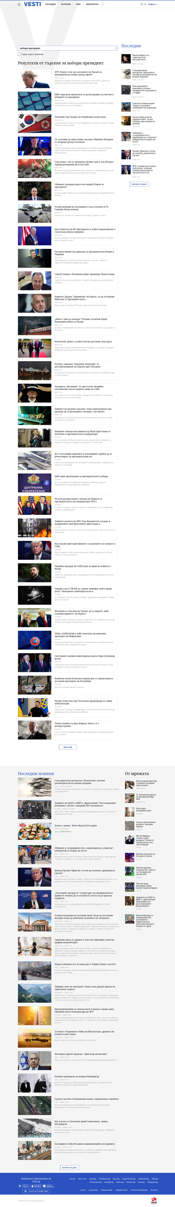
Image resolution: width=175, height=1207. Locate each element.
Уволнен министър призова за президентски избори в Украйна (84, 253)
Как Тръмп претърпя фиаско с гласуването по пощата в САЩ (85, 545)
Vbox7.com (82, 1179)
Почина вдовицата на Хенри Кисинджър (77, 1076)
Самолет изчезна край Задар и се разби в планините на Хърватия (144, 105)
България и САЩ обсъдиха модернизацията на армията (85, 1143)
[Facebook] (157, 1193)
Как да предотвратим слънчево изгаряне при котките (146, 783)
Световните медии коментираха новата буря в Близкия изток (85, 657)
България (66, 4)
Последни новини (36, 773)
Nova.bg (116, 1179)
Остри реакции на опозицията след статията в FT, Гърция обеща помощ (82, 208)
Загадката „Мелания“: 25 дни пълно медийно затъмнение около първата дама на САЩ (79, 387)
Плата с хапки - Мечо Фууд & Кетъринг (76, 825)
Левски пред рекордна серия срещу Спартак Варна (146, 885)
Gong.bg (92, 1179)
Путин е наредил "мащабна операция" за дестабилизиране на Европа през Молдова (78, 365)
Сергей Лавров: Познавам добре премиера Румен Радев (85, 274)
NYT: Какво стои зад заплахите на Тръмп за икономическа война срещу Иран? (78, 73)
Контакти (154, 1190)
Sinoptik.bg (108, 1182)
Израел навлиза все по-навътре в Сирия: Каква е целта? (85, 964)
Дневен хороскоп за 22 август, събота (145, 855)
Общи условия (106, 1190)
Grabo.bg (120, 1182)
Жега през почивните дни (143, 809)
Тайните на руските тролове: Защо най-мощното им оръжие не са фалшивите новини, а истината (83, 410)
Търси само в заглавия (32, 54)
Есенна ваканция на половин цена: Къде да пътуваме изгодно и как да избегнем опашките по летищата (84, 916)
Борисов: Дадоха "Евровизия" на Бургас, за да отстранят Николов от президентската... (85, 298)
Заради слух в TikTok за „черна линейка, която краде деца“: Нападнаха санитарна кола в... (83, 590)
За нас (82, 1190)
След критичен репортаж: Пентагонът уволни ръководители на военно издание (144, 73)
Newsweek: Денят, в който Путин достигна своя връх (83, 341)
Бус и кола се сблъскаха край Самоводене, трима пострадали (81, 1122)
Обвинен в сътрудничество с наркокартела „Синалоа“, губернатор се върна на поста (144, 137)
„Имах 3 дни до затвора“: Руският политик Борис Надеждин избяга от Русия (81, 320)
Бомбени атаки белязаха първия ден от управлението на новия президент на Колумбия (84, 679)
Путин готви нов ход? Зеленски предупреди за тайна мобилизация (83, 702)
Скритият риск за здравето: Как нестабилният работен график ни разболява (84, 941)
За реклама (93, 1190)
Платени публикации (139, 1190)
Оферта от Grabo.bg (61, 829)
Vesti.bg (32, 4)
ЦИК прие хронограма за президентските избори (81, 476)
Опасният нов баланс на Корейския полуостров (80, 116)
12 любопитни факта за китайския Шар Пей (146, 796)
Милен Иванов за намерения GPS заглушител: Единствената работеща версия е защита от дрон (145, 920)
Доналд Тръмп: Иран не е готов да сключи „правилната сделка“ (85, 871)
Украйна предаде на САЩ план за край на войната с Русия (83, 567)
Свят (78, 4)
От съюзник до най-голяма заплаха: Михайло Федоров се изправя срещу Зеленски (84, 140)
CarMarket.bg (143, 1179)
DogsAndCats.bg (128, 1179)
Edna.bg (141, 1182)
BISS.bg (155, 1179)
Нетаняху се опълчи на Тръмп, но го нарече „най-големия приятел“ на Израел (82, 612)
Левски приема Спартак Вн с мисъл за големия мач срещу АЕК (145, 870)
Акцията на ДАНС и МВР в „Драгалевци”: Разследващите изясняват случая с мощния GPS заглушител (85, 804)
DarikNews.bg (104, 1179)
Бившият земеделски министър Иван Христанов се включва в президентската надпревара (83, 432)
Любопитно (92, 4)
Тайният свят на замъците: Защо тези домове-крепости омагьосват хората (85, 988)
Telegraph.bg (152, 1182)
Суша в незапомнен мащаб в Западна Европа (145, 824)
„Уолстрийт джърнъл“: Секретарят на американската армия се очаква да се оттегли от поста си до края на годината (84, 895)
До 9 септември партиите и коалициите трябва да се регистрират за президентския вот (83, 455)
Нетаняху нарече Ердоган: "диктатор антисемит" (81, 1054)
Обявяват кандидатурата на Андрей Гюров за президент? (79, 185)
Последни (50, 4)
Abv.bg (72, 1179)
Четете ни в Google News (38, 1191)
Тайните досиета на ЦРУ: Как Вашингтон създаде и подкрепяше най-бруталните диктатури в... (82, 522)
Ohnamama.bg (95, 1182)
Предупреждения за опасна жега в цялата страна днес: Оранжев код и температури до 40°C (84, 1010)
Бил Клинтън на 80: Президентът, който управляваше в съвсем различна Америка (85, 230)
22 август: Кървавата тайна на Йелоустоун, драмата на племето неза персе (84, 1033)
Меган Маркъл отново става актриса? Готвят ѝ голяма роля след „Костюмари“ (145, 840)
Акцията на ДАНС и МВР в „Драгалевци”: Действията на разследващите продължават (146, 901)
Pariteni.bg (130, 1182)
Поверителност (122, 1190)
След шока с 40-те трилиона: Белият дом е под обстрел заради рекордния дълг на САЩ (84, 163)
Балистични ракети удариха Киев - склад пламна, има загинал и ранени (143, 120)
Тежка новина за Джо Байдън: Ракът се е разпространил (77, 724)
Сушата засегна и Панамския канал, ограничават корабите (87, 1098)
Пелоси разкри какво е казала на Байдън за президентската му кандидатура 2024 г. (78, 500)
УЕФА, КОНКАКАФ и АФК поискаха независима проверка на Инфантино (80, 635)
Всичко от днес (139, 184)
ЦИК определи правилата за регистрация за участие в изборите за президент (84, 95)
